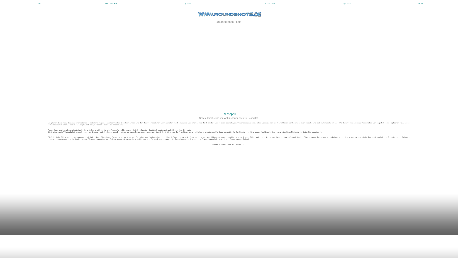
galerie (188, 3)
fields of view (270, 3)
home (38, 3)
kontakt (420, 3)
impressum (347, 3)
